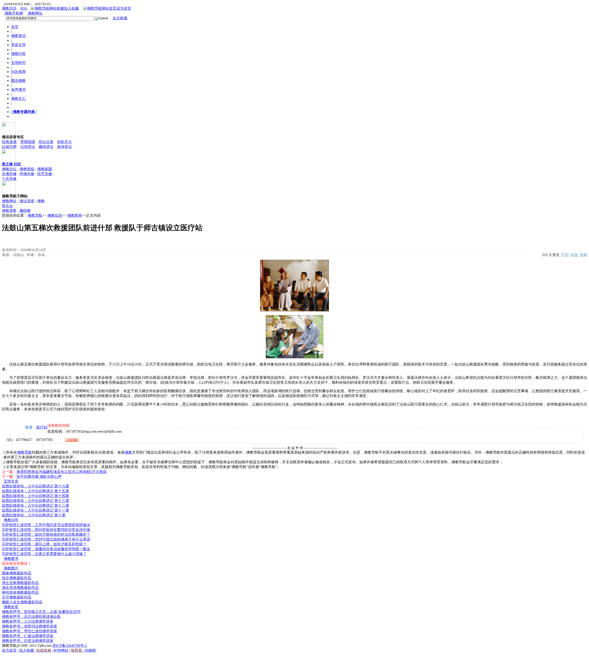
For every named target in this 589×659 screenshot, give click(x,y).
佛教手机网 (13, 13)
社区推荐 (18, 72)
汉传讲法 (27, 147)
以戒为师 (9, 147)
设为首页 (123, 8)
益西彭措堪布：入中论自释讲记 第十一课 (35, 510)
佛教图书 (11, 559)
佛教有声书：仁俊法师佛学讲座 (27, 636)
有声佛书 (18, 90)
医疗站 (41, 427)
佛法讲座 (27, 201)
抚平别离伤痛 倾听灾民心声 (39, 476)
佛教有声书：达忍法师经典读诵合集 (31, 617)
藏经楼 (25, 211)
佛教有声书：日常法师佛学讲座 (27, 641)
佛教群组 (27, 169)
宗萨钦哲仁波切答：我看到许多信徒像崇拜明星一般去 (46, 549)
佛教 (128, 452)
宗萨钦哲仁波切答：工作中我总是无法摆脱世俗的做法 (46, 525)
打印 (565, 255)
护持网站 (61, 650)
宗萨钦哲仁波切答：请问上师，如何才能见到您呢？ (44, 544)
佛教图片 (11, 568)
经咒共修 (44, 174)
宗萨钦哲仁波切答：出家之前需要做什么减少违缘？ (44, 554)
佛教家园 (44, 169)
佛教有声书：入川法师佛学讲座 (27, 621)
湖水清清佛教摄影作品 (20, 588)
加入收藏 (72, 8)
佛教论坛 (9, 169)
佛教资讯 (18, 36)
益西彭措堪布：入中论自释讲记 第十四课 (35, 496)
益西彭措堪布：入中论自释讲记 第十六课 (35, 486)
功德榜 (89, 650)
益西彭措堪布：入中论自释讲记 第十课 (33, 515)
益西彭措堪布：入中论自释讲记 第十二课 (35, 505)
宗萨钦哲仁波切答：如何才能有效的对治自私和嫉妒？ (46, 534)
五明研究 (18, 63)
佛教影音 (11, 607)
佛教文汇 (18, 99)
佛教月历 (9, 8)
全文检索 (120, 18)
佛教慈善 (74, 215)
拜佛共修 (27, 174)
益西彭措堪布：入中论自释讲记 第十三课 (35, 501)
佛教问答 (18, 54)
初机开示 (64, 142)
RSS (23, 8)
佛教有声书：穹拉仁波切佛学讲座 (29, 631)
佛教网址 (35, 13)
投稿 (583, 255)
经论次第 (46, 142)
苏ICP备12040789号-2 (69, 645)
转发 (574, 255)
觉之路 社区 (11, 164)
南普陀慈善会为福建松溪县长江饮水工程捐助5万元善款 (62, 472)
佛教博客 (9, 211)
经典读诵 (9, 142)
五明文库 (11, 481)
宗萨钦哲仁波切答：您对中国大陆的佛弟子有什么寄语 (46, 539)
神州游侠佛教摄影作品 (20, 592)
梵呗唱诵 (27, 142)
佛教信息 (54, 215)
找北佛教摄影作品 (16, 578)
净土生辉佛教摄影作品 (20, 583)
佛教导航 (35, 215)
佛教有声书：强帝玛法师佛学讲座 (29, 626)
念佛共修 (9, 174)
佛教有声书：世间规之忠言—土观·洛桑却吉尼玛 (41, 612)
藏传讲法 (46, 147)
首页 (14, 27)
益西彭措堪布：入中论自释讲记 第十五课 (35, 491)
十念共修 (9, 179)
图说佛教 (18, 81)
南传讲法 (64, 147)
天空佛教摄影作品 (16, 597)
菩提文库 (18, 45)
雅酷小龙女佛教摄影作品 (22, 602)
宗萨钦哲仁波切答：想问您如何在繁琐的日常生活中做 (46, 530)
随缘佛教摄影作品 (16, 573)
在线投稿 (72, 440)
